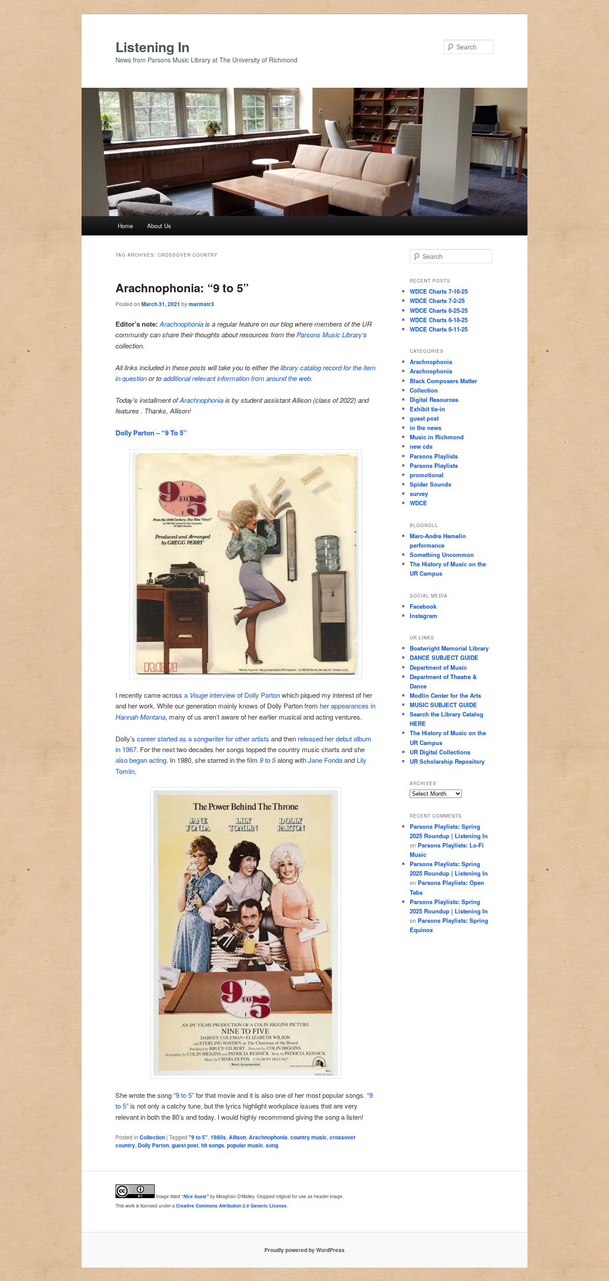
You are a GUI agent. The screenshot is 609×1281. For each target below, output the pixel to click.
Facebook (423, 606)
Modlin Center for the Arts (445, 695)
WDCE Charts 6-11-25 (439, 329)
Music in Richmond (437, 437)
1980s (218, 1137)
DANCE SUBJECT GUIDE (444, 657)
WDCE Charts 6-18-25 (439, 319)
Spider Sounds (430, 484)
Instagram (423, 615)
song (272, 1145)
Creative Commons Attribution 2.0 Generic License (231, 1206)
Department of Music (438, 667)
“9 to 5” (183, 1095)
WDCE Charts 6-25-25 (439, 310)
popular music (245, 1145)
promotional (427, 475)
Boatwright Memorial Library (449, 648)
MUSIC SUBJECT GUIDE (443, 704)
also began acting (140, 760)
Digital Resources (434, 399)
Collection (152, 1137)
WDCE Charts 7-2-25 (437, 300)
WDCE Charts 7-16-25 (439, 291)
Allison (237, 1137)
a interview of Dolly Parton (232, 695)
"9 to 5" (198, 1137)
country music (308, 1137)
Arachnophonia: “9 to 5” (182, 287)
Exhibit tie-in (427, 409)
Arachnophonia (181, 323)
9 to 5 (267, 760)
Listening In (152, 46)
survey (419, 493)
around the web (288, 378)
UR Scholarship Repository (447, 761)
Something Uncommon (442, 554)
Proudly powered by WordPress (304, 1250)
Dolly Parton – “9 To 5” (151, 433)
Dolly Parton (153, 1145)
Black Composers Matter (443, 381)
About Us (159, 225)
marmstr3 (201, 304)
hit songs (212, 1145)
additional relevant (189, 378)
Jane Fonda (325, 760)
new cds (421, 446)
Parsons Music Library (329, 334)
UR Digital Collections (440, 752)
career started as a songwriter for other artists (203, 738)
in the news (425, 427)
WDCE (418, 503)
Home (125, 225)
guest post (185, 1145)
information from (240, 378)
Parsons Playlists (434, 456)
